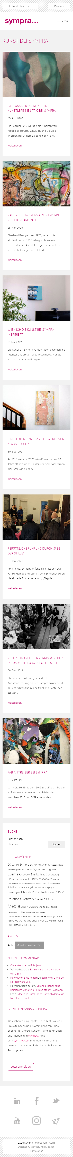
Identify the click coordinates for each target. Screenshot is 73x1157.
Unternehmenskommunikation (22, 916)
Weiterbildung (56, 920)
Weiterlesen (15, 145)
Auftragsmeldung (56, 865)
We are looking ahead (27, 920)
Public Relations (43, 892)
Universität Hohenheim (36, 912)
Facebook (24, 874)
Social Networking (30, 907)
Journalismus (55, 884)
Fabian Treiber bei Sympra (27, 772)
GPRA (11, 879)
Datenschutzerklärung (31, 1146)
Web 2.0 (44, 920)
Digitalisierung (41, 869)
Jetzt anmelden (21, 1066)
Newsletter (36, 1150)
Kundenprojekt (26, 887)
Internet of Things (28, 884)
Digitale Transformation (23, 869)
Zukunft (13, 925)
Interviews (41, 883)
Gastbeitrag (38, 874)
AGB (51, 1142)
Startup (43, 906)
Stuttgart (13, 6)
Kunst (38, 887)
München (25, 6)
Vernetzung (41, 917)
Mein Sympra (47, 887)
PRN (28, 892)
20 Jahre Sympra (18, 864)
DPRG (53, 869)
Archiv (11, 945)
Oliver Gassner (18, 965)
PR (23, 892)
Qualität (39, 899)
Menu (64, 21)
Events (13, 874)
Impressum (41, 1142)
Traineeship (12, 912)
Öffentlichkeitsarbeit (27, 925)
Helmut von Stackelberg (24, 977)
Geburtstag (52, 874)
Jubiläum (13, 887)
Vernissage (51, 917)
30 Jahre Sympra (39, 864)
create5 (11, 869)
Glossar (49, 1146)
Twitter (21, 912)
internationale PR (24, 879)
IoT (48, 883)
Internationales (43, 879)
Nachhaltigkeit (14, 892)
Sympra (52, 906)
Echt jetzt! (36, 965)
